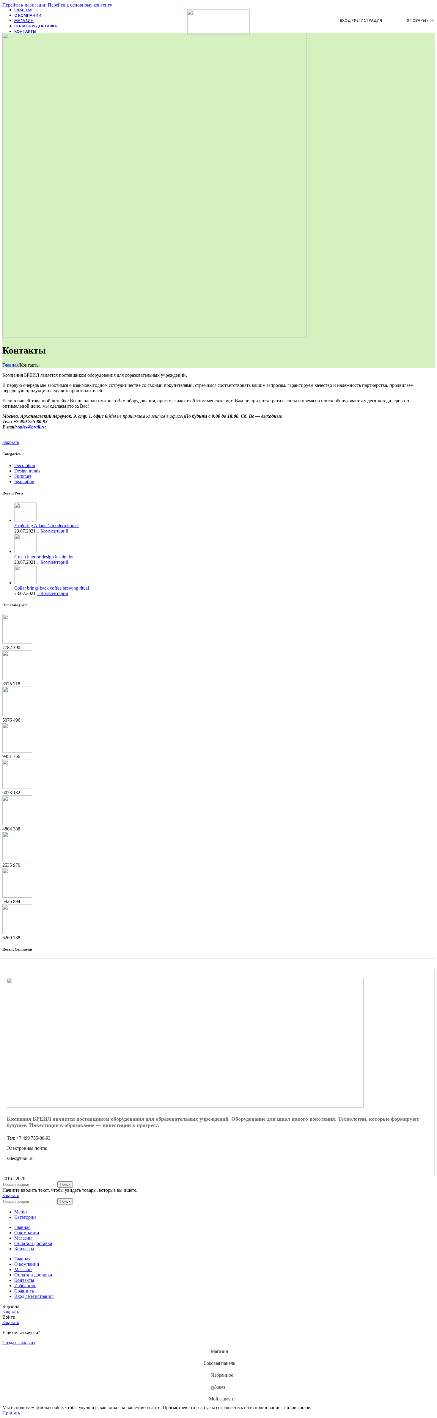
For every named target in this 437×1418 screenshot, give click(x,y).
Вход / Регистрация (34, 1296)
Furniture (23, 476)
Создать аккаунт (18, 1342)
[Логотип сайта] (218, 32)
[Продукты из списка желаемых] (396, 20)
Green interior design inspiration (44, 556)
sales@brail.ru (32, 426)
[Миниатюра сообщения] (25, 520)
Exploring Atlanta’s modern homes (46, 525)
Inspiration (24, 481)
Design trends (27, 470)
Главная (10, 365)
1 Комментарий (52, 530)
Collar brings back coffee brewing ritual (51, 588)
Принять (11, 1412)
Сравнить (24, 1290)
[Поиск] (388, 20)
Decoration (24, 465)
